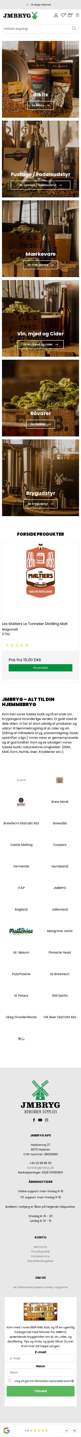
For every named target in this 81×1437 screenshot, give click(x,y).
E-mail (40, 1352)
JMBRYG (59, 888)
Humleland (60, 866)
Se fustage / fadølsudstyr (38, 185)
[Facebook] (34, 1120)
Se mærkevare (38, 265)
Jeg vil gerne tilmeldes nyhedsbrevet (42, 1380)
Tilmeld (40, 1391)
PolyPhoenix (21, 974)
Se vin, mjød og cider (38, 344)
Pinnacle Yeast (60, 952)
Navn (40, 1366)
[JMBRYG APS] (20, 15)
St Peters (21, 995)
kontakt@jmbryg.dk (40, 1168)
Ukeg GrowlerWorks (21, 1017)
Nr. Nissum (21, 952)
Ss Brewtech (59, 974)
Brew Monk (59, 801)
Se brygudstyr (38, 504)
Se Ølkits (38, 105)
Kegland (21, 909)
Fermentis (21, 866)
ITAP (21, 888)
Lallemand (60, 909)
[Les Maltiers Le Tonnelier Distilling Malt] (40, 580)
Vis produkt (40, 668)
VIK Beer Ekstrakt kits (59, 1017)
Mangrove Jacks (60, 931)
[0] (63, 15)
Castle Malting (21, 845)
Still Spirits (60, 995)
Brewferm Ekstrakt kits (21, 823)
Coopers (59, 845)
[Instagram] (46, 1120)
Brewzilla (60, 823)
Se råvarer (38, 424)
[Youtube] (40, 1120)
